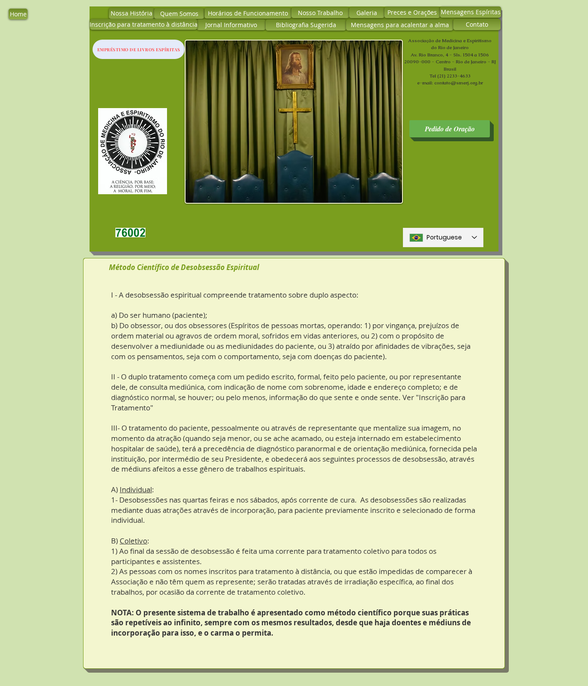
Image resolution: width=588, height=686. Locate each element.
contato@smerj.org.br (458, 83)
